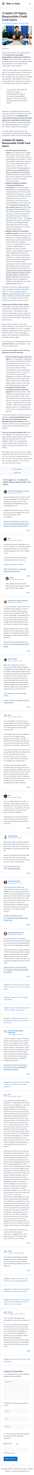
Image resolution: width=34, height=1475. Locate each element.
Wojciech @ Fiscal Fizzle (16, 932)
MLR (9, 538)
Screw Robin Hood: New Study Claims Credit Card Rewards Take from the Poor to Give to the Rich (17, 1302)
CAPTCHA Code (9, 1453)
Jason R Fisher (12, 836)
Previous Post (17, 469)
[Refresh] (17, 1444)
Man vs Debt (13, 3)
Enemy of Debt (12, 659)
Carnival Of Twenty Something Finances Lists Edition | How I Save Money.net (17, 1084)
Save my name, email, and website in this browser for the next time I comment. (17, 1436)
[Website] (17, 1427)
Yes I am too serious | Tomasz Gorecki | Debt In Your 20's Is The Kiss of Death (17, 987)
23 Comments (6, 23)
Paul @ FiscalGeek (14, 881)
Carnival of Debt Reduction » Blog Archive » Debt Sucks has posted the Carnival (16, 1021)
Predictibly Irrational (13, 868)
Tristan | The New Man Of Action (18, 491)
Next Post (17, 473)
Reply (28, 530)
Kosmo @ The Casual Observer (18, 600)
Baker (11, 577)
